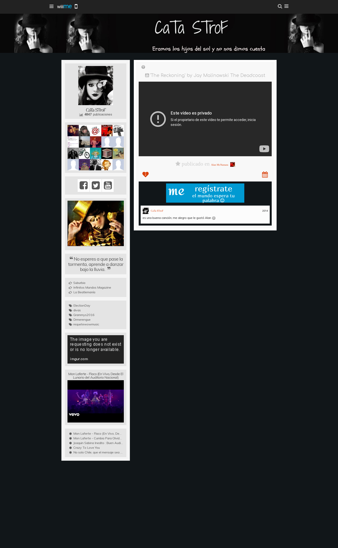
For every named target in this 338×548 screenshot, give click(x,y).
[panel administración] (286, 6)
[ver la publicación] (265, 174)
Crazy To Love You (86, 448)
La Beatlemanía (84, 292)
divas (77, 310)
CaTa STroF (157, 210)
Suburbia (79, 283)
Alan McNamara (219, 164)
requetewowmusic (86, 324)
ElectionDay (81, 305)
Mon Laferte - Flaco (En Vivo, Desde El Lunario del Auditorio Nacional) (95, 376)
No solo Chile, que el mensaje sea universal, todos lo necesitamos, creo (122, 452)
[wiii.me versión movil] (76, 6)
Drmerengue (82, 319)
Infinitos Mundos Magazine (92, 287)
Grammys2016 (83, 315)
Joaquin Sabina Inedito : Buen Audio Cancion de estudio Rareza (117, 443)
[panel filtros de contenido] (51, 6)
